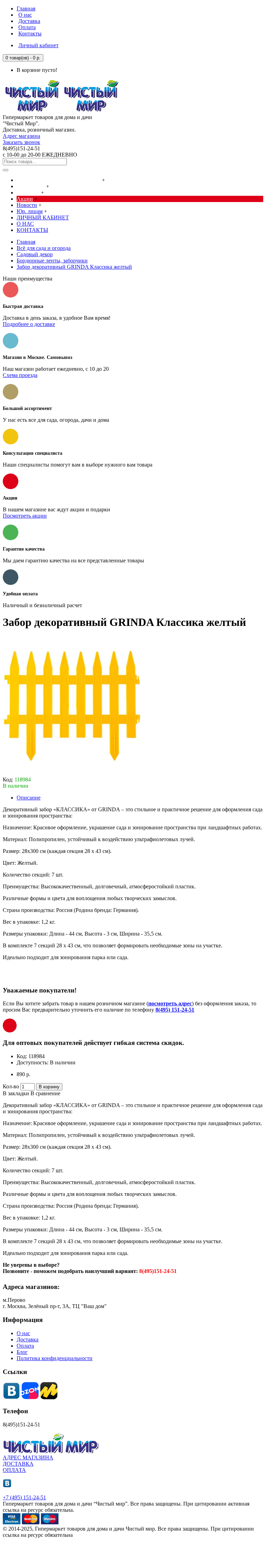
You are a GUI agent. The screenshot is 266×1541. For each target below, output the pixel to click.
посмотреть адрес (170, 1003)
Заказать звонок (21, 142)
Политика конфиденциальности (54, 1358)
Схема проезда (20, 375)
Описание (29, 798)
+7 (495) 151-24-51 (24, 1497)
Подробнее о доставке (29, 324)
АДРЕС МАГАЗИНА (28, 1457)
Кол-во (11, 1086)
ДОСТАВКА (18, 1464)
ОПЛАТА (14, 1470)
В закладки (16, 1093)
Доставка (27, 1339)
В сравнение (45, 1093)
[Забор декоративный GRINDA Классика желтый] (72, 773)
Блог (22, 1352)
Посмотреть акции (25, 516)
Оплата (25, 1346)
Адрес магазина (21, 136)
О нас (23, 1333)
